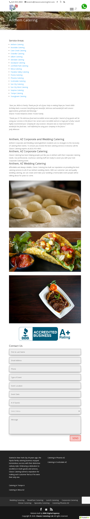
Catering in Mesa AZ (16, 490)
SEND (75, 438)
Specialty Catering (41, 503)
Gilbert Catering (16, 57)
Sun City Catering (17, 84)
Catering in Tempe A (16, 485)
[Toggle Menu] (72, 9)
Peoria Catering (16, 75)
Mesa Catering (16, 69)
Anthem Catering (17, 44)
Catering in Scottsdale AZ (57, 462)
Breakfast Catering (35, 500)
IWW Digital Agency (51, 513)
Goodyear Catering (18, 63)
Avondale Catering (17, 47)
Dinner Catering (24, 503)
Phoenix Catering (17, 78)
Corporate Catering (70, 500)
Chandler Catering (17, 53)
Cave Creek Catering (18, 50)
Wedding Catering (17, 500)
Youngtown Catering (18, 96)
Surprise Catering (17, 90)
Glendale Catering (17, 60)
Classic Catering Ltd (44, 516)
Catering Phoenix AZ (60, 503)
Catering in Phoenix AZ (56, 458)
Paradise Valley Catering (20, 72)
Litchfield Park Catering (19, 66)
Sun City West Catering (19, 87)
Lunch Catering (52, 500)
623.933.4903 (17, 2)
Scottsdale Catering (18, 81)
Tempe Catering (17, 93)
